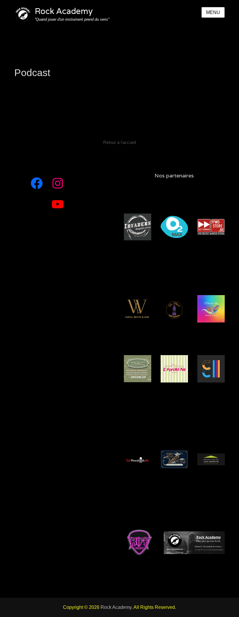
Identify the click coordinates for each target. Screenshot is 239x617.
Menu (213, 12)
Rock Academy (64, 11)
